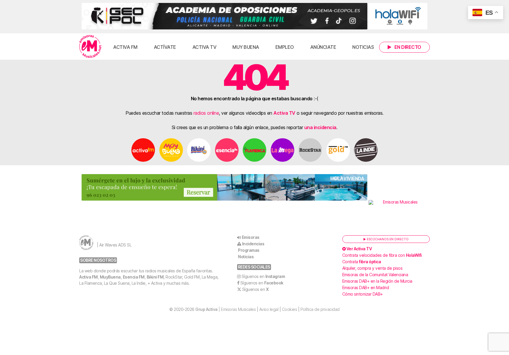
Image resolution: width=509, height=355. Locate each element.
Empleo (284, 47)
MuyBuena (110, 276)
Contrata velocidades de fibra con (382, 255)
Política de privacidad (320, 309)
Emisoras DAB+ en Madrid (365, 287)
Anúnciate (323, 47)
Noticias (363, 47)
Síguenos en (263, 276)
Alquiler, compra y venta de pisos (372, 268)
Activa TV (204, 47)
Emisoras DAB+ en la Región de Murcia (377, 281)
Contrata (361, 261)
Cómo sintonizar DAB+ (362, 293)
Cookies (289, 309)
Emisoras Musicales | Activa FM (90, 46)
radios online (206, 113)
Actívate (165, 47)
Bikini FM (155, 276)
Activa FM (125, 47)
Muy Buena (245, 47)
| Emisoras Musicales (225, 309)
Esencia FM (134, 276)
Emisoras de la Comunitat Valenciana (375, 274)
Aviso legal (269, 309)
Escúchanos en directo (387, 239)
